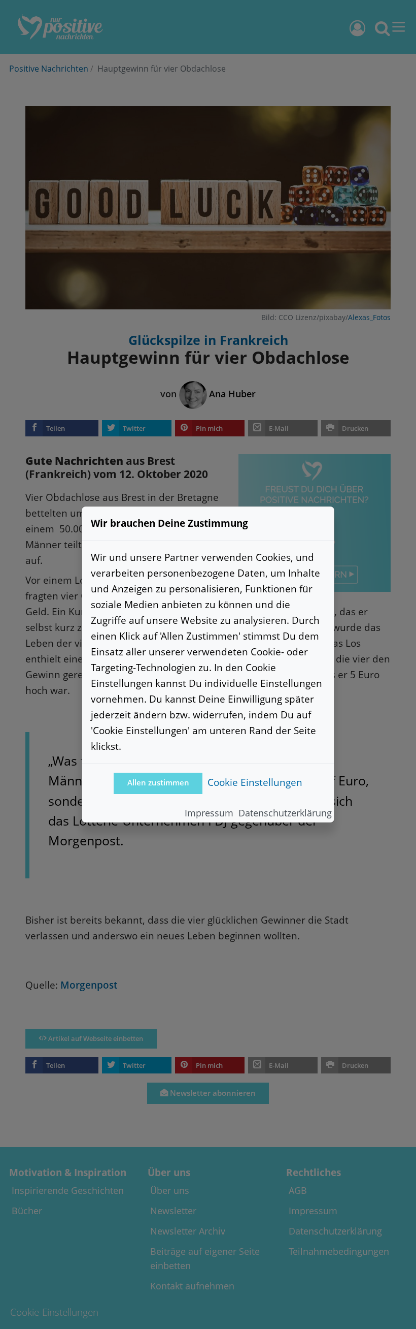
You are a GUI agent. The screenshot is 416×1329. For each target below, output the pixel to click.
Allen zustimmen (158, 782)
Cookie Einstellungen (254, 782)
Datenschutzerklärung (285, 813)
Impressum (209, 813)
